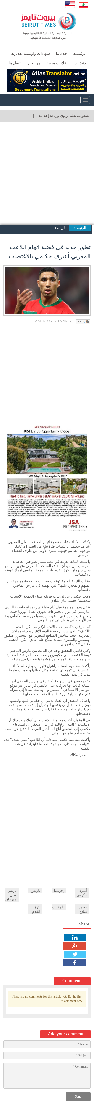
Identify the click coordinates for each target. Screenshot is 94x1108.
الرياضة (60, 228)
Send (78, 1096)
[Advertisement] (47, 173)
